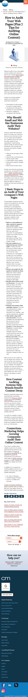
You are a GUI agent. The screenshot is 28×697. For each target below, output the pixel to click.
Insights (3, 666)
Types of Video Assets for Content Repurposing (13, 515)
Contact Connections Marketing (13, 485)
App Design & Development (8, 624)
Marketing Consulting (6, 653)
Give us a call (9, 562)
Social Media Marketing (7, 608)
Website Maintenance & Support (9, 632)
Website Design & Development (9, 621)
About (3, 669)
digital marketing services (13, 459)
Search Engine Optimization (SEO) (9, 603)
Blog (11, 10)
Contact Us (4, 674)
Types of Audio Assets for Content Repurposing (13, 505)
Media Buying (4, 656)
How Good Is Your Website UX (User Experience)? (13, 525)
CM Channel (4, 672)
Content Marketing (5, 611)
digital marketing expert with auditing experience (13, 173)
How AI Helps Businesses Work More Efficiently (13, 520)
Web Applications (5, 627)
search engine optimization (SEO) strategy (14, 75)
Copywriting (4, 645)
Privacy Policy (4, 677)
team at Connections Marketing (11, 452)
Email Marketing (5, 614)
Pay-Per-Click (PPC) (6, 605)
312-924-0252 (7, 594)
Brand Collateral (5, 643)
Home (5, 10)
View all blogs (13, 544)
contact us (18, 562)
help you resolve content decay (13, 398)
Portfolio (3, 663)
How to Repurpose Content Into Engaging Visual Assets (14, 510)
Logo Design (4, 640)
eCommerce (4, 629)
